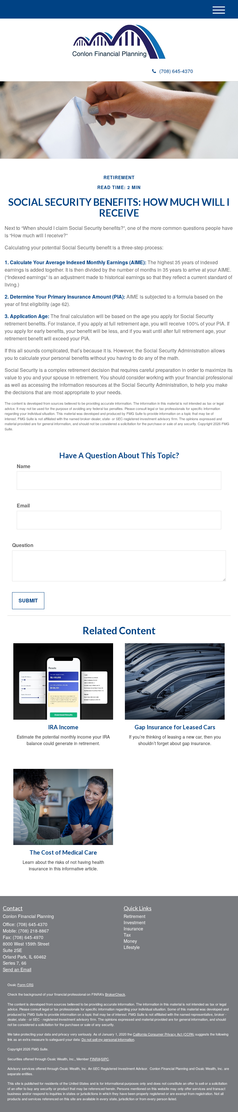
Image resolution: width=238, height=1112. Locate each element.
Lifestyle (132, 947)
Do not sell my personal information (108, 1039)
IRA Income (63, 727)
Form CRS (25, 984)
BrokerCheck (115, 994)
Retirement (134, 916)
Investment (134, 922)
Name (23, 466)
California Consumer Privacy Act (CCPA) (163, 1034)
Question (22, 545)
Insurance (133, 928)
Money (130, 941)
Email (23, 505)
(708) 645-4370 (176, 71)
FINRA (95, 1058)
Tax (127, 935)
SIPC (105, 1058)
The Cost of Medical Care (63, 852)
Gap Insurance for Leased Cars (174, 727)
